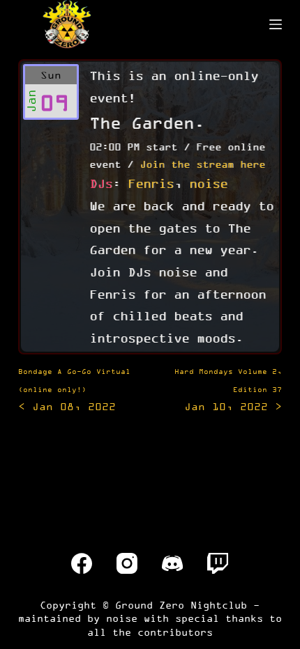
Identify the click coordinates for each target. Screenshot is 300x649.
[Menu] (275, 24)
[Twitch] (217, 563)
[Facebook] (81, 563)
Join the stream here (202, 164)
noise (208, 183)
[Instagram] (127, 563)
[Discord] (172, 563)
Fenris (151, 183)
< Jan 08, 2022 (74, 390)
